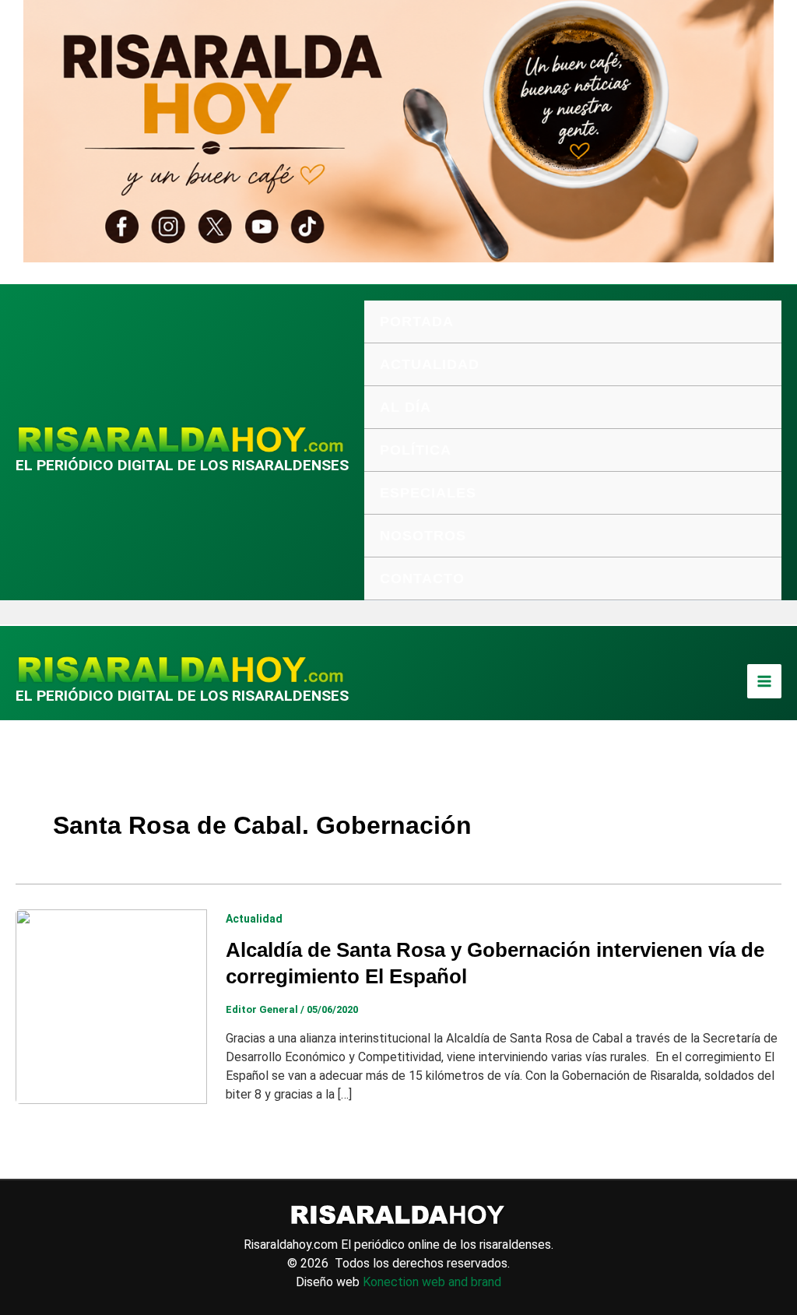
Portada (417, 321)
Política (415, 450)
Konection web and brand (432, 1282)
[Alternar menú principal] (764, 681)
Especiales (428, 493)
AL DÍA (405, 407)
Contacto (422, 578)
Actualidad (429, 364)
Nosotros (423, 535)
